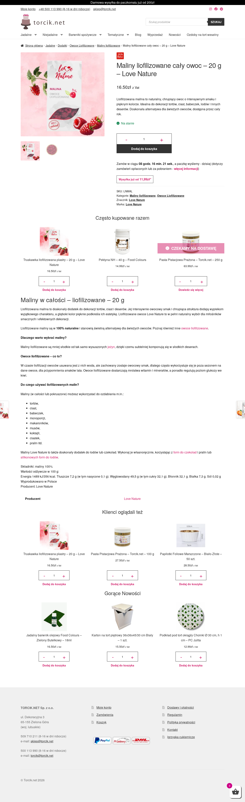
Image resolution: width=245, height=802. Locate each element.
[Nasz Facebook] (215, 9)
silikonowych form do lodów (39, 457)
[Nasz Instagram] (210, 9)
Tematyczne (116, 34)
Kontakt (172, 729)
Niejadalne (50, 34)
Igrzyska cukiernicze (181, 737)
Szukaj (216, 22)
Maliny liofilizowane (108, 45)
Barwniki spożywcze (82, 34)
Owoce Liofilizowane (82, 45)
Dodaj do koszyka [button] (54, 290)
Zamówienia (104, 714)
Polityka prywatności (181, 722)
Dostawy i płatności (180, 707)
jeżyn (111, 347)
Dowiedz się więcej (191, 290)
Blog (138, 34)
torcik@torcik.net (42, 755)
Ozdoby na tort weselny (203, 34)
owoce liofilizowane (194, 328)
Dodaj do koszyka (144, 148)
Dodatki (62, 45)
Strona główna (34, 45)
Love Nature (137, 200)
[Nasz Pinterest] (221, 9)
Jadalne (26, 34)
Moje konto (28, 9)
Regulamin (174, 714)
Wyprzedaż (155, 34)
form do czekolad (185, 452)
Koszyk (101, 722)
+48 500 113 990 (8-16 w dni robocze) (64, 9)
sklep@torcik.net (104, 9)
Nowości (175, 34)
